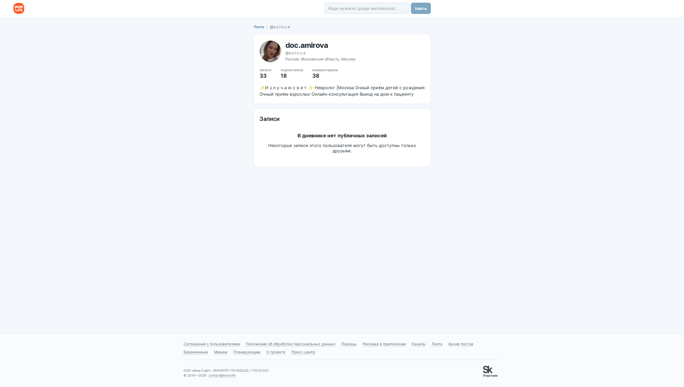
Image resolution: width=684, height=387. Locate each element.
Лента (258, 26)
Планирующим (246, 352)
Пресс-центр (303, 352)
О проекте (275, 352)
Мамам (220, 352)
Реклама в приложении (384, 344)
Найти (421, 8)
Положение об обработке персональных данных (290, 344)
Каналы (419, 344)
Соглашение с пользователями (212, 344)
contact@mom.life (222, 375)
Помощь (349, 344)
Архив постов (460, 344)
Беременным (196, 352)
